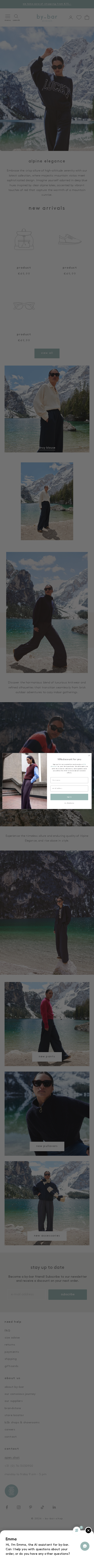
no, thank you (69, 803)
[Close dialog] (89, 755)
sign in (69, 797)
